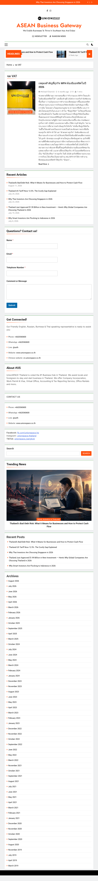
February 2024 (14, 670)
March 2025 (13, 639)
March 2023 (13, 713)
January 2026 (14, 618)
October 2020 (14, 834)
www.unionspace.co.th (25, 423)
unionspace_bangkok (24, 439)
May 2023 (12, 702)
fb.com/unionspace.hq (28, 432)
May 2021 (12, 797)
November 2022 (15, 734)
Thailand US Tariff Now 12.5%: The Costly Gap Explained (32, 191)
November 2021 (15, 765)
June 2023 (12, 697)
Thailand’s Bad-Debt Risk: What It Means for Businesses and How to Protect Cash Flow (45, 183)
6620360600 (24, 342)
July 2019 (12, 855)
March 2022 (13, 760)
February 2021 (14, 813)
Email (10, 254)
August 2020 (13, 844)
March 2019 (13, 866)
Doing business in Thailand (20, 112)
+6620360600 (20, 407)
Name (10, 240)
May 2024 (12, 660)
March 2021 (13, 808)
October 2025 (14, 623)
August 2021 (13, 781)
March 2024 (13, 665)
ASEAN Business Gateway (49, 25)
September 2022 (15, 744)
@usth (15, 418)
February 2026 (14, 612)
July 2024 (12, 649)
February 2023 (14, 718)
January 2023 (14, 723)
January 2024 (14, 676)
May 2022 (12, 755)
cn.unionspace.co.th (32, 358)
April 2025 (12, 634)
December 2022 (15, 728)
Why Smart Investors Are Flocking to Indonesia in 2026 (31, 218)
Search (10, 448)
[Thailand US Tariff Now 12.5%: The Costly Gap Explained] (52, 55)
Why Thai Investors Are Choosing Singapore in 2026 (58, 2)
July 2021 (12, 786)
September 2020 (15, 839)
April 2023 (12, 707)
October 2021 (14, 771)
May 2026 (12, 597)
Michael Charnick (48, 91)
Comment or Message (17, 281)
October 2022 (14, 739)
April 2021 (12, 802)
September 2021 (15, 776)
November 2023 (15, 686)
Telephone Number (16, 267)
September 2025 (15, 628)
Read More (43, 164)
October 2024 (14, 644)
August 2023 (13, 692)
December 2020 (15, 823)
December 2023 (15, 681)
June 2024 (12, 655)
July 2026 (12, 586)
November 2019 (15, 850)
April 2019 (12, 860)
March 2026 (13, 607)
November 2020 (15, 829)
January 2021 (14, 818)
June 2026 (12, 591)
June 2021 (12, 792)
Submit (11, 305)
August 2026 (13, 581)
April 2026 (12, 602)
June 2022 (12, 749)
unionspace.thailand (26, 435)
